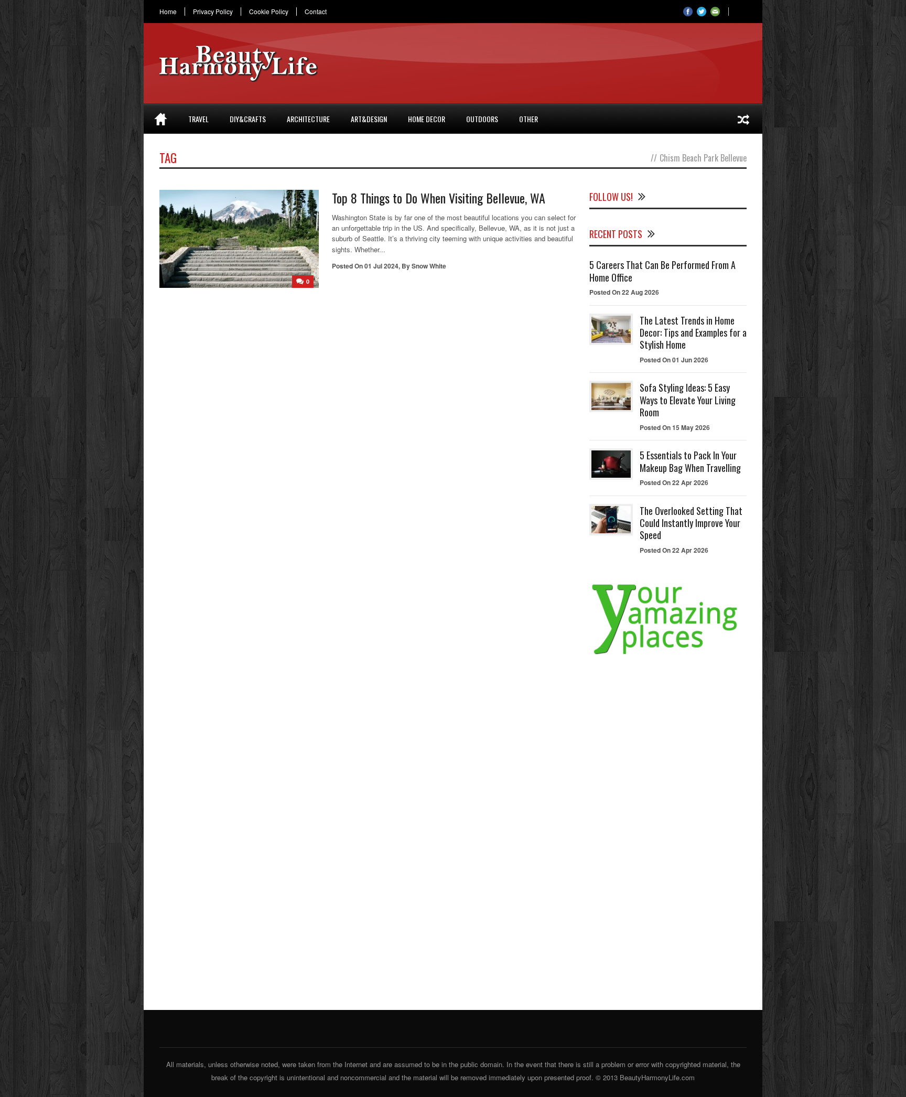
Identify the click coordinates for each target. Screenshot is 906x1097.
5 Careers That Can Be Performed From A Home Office (662, 271)
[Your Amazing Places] (668, 654)
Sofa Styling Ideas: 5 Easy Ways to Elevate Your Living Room (688, 400)
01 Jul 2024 (381, 266)
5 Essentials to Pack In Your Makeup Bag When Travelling (690, 461)
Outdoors (482, 118)
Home (168, 11)
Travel (198, 118)
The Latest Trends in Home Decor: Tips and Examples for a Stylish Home (693, 333)
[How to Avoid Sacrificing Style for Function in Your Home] (743, 119)
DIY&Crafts (248, 118)
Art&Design (369, 118)
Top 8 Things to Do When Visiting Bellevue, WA (438, 197)
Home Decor (426, 118)
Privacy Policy (213, 11)
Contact (316, 11)
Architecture (308, 118)
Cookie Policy (268, 11)
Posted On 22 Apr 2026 (674, 482)
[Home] (161, 119)
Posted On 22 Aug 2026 (624, 292)
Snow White (429, 266)
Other (528, 118)
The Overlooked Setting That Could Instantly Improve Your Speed (691, 523)
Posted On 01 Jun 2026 (674, 359)
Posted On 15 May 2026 (675, 427)
